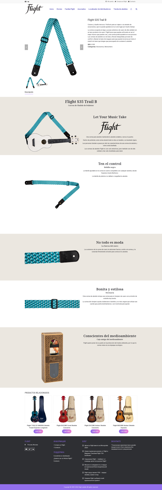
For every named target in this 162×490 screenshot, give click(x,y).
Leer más (38, 431)
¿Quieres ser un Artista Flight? (63, 458)
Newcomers (108, 47)
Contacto (57, 447)
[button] (136, 9)
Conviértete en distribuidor (62, 456)
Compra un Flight (59, 445)
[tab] (29, 92)
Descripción (29, 92)
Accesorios (100, 47)
